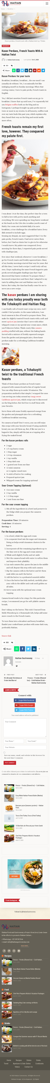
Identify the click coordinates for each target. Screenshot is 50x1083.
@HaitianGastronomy (28, 912)
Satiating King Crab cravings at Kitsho (25, 1003)
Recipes (19, 1060)
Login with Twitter (26, 710)
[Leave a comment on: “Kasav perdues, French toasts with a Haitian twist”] (11, 65)
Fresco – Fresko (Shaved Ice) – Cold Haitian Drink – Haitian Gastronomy (36, 680)
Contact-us (29, 1067)
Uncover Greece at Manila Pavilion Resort (26, 978)
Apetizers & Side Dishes (22, 1063)
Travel (6, 1063)
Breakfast (6, 46)
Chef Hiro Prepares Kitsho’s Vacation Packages (28, 994)
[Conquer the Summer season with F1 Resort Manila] (7, 1039)
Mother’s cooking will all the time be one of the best (30, 1046)
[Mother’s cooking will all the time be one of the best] (7, 1048)
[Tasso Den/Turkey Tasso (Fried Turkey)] (9, 818)
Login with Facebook (26, 700)
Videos (17, 1067)
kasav (12, 295)
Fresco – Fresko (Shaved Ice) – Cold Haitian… (30, 785)
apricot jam (12, 321)
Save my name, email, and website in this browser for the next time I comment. (24, 756)
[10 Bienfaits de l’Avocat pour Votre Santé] (9, 828)
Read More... (25, 946)
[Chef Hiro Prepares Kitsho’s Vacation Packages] (9, 838)
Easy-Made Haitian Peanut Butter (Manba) (29, 795)
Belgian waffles (11, 104)
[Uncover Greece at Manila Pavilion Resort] (7, 981)
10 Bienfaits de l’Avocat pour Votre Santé (29, 826)
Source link (6, 636)
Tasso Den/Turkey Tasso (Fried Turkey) (28, 816)
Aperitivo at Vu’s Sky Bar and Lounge (25, 1012)
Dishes (29, 1060)
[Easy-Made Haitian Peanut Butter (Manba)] (9, 798)
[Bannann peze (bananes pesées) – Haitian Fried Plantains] (9, 808)
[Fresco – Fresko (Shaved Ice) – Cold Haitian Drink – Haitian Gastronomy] (9, 788)
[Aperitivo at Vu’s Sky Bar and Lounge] (7, 1014)
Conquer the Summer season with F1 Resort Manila (30, 1036)
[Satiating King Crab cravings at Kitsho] (7, 1005)
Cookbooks (39, 1063)
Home (9, 1060)
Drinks (38, 1060)
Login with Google (26, 705)
